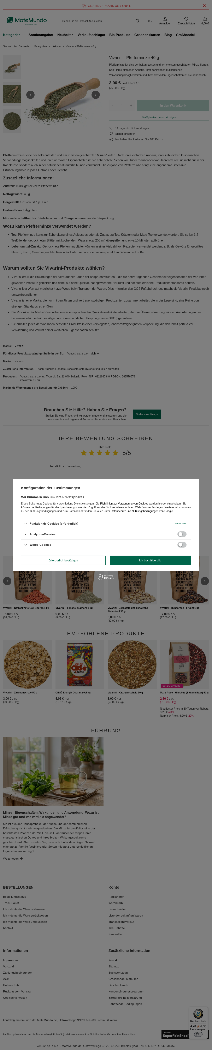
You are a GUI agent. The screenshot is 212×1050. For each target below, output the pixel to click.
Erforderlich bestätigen (63, 560)
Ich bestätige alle (150, 560)
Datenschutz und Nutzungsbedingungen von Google (142, 511)
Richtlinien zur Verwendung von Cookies (124, 503)
